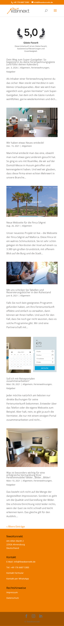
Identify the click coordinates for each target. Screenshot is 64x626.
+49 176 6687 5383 (20, 567)
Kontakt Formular (15, 572)
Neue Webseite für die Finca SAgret (26, 222)
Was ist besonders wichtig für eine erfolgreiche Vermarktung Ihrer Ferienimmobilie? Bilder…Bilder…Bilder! (28, 475)
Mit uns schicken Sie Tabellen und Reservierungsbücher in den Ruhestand (28, 291)
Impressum (12, 592)
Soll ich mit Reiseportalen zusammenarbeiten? (20, 380)
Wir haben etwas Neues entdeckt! (25, 142)
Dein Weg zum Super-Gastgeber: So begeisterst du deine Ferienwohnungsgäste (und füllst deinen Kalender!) (30, 62)
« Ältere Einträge (15, 526)
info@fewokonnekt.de (24, 561)
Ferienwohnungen (40, 67)
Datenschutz (12, 597)
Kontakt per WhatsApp (17, 578)
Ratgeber (10, 71)
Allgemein (25, 67)
